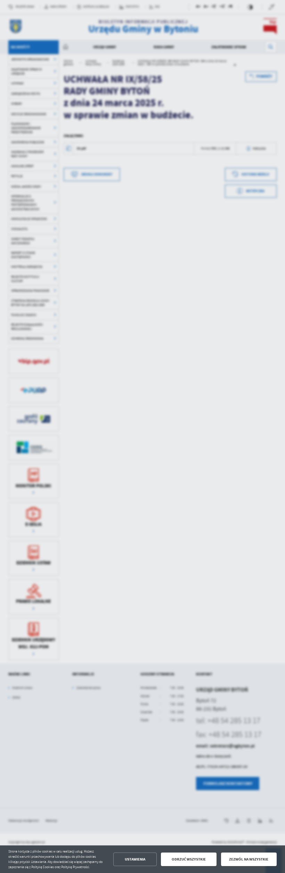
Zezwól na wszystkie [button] (248, 859)
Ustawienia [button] (135, 859)
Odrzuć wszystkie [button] (189, 859)
